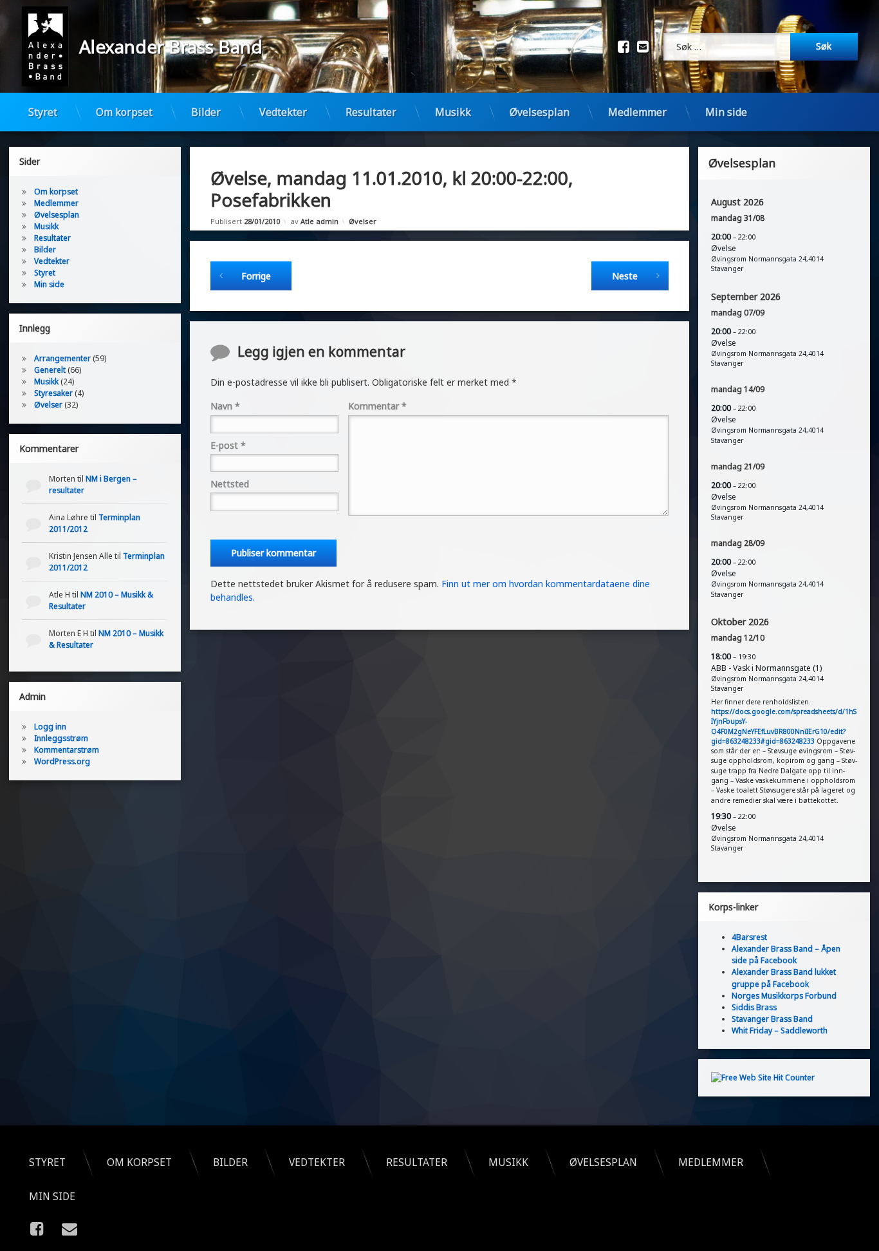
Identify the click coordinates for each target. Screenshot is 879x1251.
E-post (228, 445)
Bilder (206, 112)
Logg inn (50, 726)
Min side (726, 112)
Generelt (50, 369)
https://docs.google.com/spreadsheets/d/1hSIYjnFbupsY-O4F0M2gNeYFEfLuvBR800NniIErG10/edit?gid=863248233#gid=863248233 (783, 726)
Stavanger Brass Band (772, 1018)
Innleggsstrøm (61, 738)
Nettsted (229, 484)
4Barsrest (749, 937)
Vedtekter (283, 112)
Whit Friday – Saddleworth (780, 1029)
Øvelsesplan (539, 112)
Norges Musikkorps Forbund (784, 995)
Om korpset (124, 112)
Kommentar (377, 406)
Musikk (453, 112)
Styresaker (53, 393)
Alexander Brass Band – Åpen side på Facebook (786, 954)
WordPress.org (62, 761)
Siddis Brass (754, 1006)
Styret (42, 112)
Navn (225, 406)
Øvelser (362, 221)
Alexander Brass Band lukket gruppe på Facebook (784, 977)
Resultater (371, 112)
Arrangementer (62, 358)
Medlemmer (637, 112)
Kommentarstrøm (66, 749)
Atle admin (319, 221)
